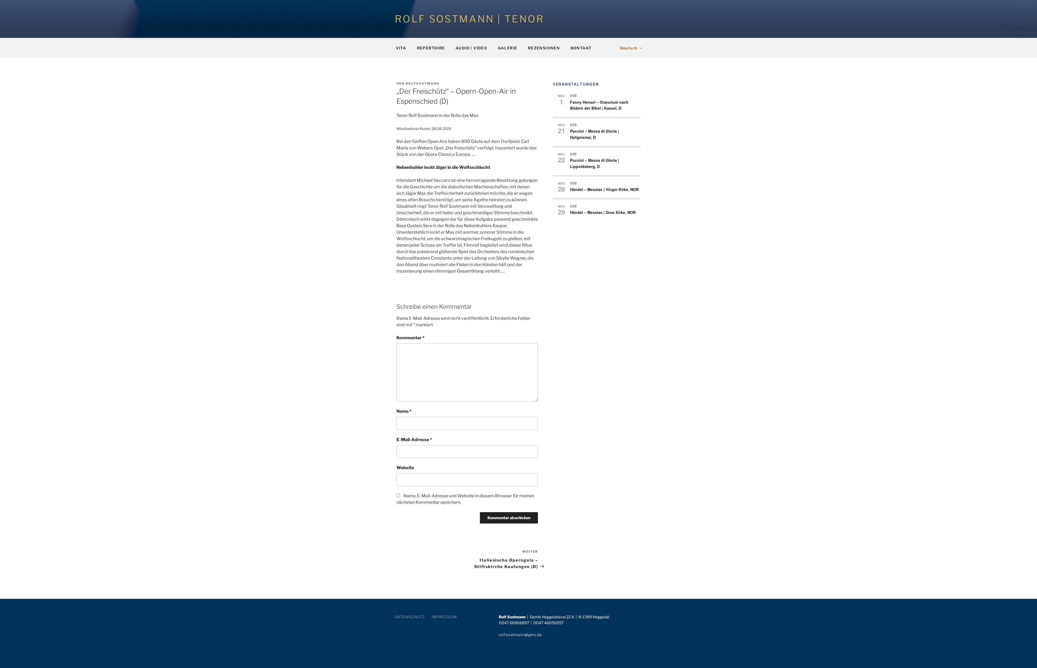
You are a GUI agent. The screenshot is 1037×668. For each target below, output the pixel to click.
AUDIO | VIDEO (471, 48)
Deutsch (629, 48)
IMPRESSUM (444, 617)
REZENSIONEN (544, 48)
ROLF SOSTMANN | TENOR (469, 19)
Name (404, 411)
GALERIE (507, 48)
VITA (401, 48)
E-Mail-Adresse (414, 439)
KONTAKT (581, 48)
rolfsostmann (422, 83)
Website (405, 467)
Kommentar (410, 337)
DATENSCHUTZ (410, 617)
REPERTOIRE (431, 48)
